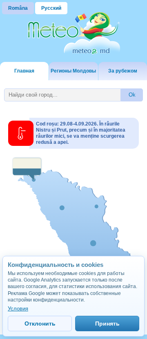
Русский (51, 8)
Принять (107, 323)
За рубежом (122, 71)
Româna (18, 8)
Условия (18, 309)
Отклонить (40, 323)
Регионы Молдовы (73, 71)
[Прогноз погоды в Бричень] (27, 168)
